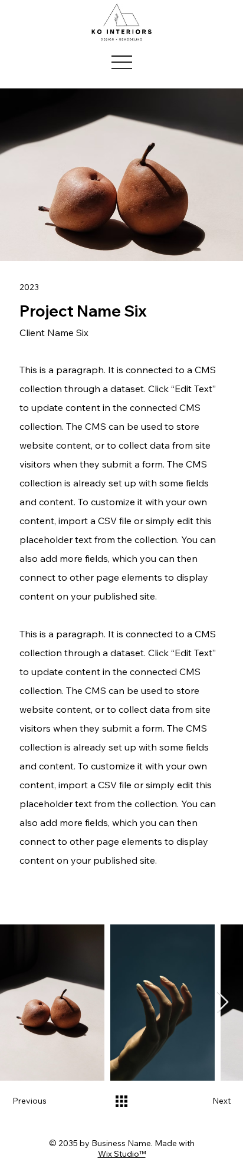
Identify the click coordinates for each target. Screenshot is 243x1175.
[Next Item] (222, 1002)
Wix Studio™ (122, 1153)
